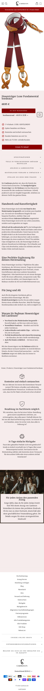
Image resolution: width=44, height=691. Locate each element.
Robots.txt (22, 630)
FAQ (22, 593)
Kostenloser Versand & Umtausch (22, 172)
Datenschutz (22, 600)
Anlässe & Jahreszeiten (22, 168)
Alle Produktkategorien (22, 620)
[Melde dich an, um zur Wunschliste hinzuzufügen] (39, 114)
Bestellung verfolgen (22, 583)
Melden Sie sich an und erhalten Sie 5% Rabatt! (21, 652)
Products (10, 368)
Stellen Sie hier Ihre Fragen (22, 177)
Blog (22, 586)
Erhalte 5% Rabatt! (22, 147)
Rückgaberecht (22, 607)
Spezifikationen (22, 157)
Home (3, 368)
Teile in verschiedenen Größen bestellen (22, 162)
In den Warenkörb (18, 110)
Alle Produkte (22, 624)
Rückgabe (22, 603)
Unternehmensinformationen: (21, 644)
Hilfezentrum (22, 617)
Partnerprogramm (22, 613)
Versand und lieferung (22, 596)
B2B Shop (22, 627)
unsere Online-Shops (21, 637)
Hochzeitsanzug (22, 576)
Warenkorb (22, 589)
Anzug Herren (22, 579)
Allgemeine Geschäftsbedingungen (22, 610)
